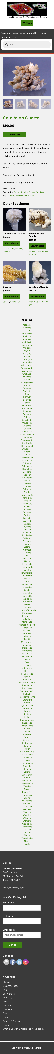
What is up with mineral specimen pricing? (23, 1029)
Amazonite (27, 333)
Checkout (7, 1009)
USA (18, 302)
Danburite (27, 498)
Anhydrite (27, 350)
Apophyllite (27, 359)
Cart (5, 1013)
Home (6, 1025)
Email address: (10, 930)
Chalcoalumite (27, 434)
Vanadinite (27, 800)
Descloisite (27, 503)
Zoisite (27, 844)
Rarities (27, 714)
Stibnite (27, 769)
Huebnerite (27, 575)
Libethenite (27, 601)
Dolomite (18, 248)
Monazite (27, 645)
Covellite (27, 480)
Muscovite (27, 653)
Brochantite (27, 408)
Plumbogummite (27, 691)
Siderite (27, 746)
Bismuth (27, 397)
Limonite (27, 604)
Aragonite (27, 362)
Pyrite (27, 702)
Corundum (27, 477)
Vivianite (27, 809)
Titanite (27, 786)
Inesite (27, 581)
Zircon (27, 841)
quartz (33, 195)
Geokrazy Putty (10, 986)
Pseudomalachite (27, 697)
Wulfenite (32, 254)
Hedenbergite (27, 567)
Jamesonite (27, 584)
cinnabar (27, 454)
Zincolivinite (27, 838)
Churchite (27, 451)
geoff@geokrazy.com (13, 887)
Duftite (27, 515)
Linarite (27, 607)
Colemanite (27, 466)
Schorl (27, 737)
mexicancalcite (22, 195)
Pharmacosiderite (27, 682)
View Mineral (11, 243)
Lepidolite (27, 599)
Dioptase (27, 509)
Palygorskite (27, 674)
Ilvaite (27, 578)
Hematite (27, 570)
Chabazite (27, 431)
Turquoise (27, 795)
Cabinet (32, 251)
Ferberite (27, 541)
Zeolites (27, 832)
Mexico (24, 192)
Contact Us (8, 1005)
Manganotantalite (27, 624)
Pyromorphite (27, 705)
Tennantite (27, 780)
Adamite (27, 327)
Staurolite (27, 766)
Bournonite (27, 405)
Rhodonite (27, 723)
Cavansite (27, 423)
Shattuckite (27, 743)
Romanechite (27, 725)
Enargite (27, 518)
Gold (27, 555)
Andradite (27, 345)
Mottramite (27, 650)
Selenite (27, 740)
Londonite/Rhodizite (27, 610)
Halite (27, 561)
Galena (27, 547)
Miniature (7, 252)
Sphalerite (27, 757)
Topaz (27, 789)
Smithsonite (27, 754)
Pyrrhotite (27, 708)
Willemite (27, 818)
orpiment (27, 665)
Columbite (27, 469)
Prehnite (27, 694)
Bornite (27, 402)
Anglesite (27, 348)
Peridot (27, 676)
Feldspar (27, 538)
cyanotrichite (27, 495)
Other (27, 671)
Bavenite (27, 388)
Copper (27, 474)
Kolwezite (27, 587)
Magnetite (27, 616)
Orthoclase (27, 668)
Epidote (27, 524)
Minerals (7, 982)
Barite (27, 385)
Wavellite (27, 815)
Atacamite (27, 371)
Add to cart (14, 134)
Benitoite (27, 391)
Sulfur (27, 777)
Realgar (27, 717)
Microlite (27, 633)
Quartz (32, 192)
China (12, 248)
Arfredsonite (27, 365)
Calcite (17, 192)
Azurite (27, 379)
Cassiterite (27, 420)
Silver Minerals (27, 751)
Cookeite (27, 472)
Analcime (27, 336)
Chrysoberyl (27, 446)
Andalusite (27, 342)
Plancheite (27, 688)
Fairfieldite (27, 535)
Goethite (27, 552)
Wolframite (27, 826)
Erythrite (27, 526)
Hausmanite (27, 564)
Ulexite (27, 798)
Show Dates (9, 994)
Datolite (27, 500)
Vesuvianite (27, 806)
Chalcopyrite (27, 440)
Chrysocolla (27, 449)
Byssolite (27, 414)
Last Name (8, 916)
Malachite (27, 619)
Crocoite (27, 486)
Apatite (27, 356)
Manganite (27, 622)
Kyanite (27, 590)
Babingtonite (27, 382)
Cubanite (27, 489)
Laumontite (27, 593)
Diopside (27, 506)
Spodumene (27, 763)
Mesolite (27, 630)
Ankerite (27, 353)
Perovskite (27, 679)
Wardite (27, 812)
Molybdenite (27, 642)
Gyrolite (27, 558)
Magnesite (27, 613)
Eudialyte (27, 532)
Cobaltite (27, 463)
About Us (7, 997)
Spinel (27, 760)
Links (5, 1017)
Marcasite (27, 627)
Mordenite (27, 648)
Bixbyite (27, 399)
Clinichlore (27, 460)
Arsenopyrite (27, 368)
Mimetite (27, 639)
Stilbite (27, 772)
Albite (27, 330)
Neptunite (27, 656)
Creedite (27, 483)
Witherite (27, 821)
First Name (8, 902)
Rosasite (27, 728)
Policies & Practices (12, 1021)
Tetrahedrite (27, 783)
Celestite (27, 425)
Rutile (27, 731)
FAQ (5, 990)
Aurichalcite (27, 374)
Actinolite (27, 324)
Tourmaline (27, 792)
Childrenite (27, 443)
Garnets (27, 549)
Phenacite (27, 685)
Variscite (27, 803)
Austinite (27, 376)
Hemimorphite (27, 573)
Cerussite (27, 428)
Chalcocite (27, 437)
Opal (27, 662)
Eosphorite (27, 521)
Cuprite (27, 492)
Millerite (27, 636)
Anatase (27, 339)
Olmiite (27, 659)
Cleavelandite (27, 457)
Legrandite (27, 596)
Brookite (27, 411)
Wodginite (27, 824)
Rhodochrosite (27, 720)
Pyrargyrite (27, 699)
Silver (27, 749)
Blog (5, 1001)
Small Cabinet (42, 192)
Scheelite (27, 734)
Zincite (27, 835)
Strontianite (27, 774)
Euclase (27, 529)
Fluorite (27, 544)
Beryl (27, 394)
